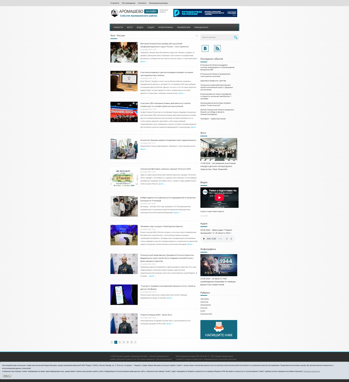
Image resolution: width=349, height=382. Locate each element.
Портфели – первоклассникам (213, 118)
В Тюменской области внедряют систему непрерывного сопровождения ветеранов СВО (217, 67)
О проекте (114, 3)
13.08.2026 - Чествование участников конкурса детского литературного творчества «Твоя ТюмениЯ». (218, 166)
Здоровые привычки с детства (213, 80)
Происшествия (206, 314)
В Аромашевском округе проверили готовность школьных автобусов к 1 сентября (215, 96)
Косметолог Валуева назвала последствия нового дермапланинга (168, 140)
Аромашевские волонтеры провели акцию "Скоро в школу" (215, 104)
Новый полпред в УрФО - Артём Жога (156, 314)
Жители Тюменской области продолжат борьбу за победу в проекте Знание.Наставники (217, 111)
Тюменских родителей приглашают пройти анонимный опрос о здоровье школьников (216, 87)
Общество (204, 302)
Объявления (183, 27)
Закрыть (6, 376)
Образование (205, 305)
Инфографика (165, 27)
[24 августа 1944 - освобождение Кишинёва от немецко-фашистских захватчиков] (218, 276)
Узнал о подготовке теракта (212, 211)
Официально (201, 27)
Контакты (142, 3)
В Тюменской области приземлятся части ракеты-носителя (215, 75)
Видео (140, 27)
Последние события (211, 58)
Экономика (204, 299)
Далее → (143, 62)
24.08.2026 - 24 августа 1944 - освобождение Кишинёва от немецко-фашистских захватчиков (218, 281)
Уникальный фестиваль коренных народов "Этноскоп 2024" (165, 169)
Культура (203, 308)
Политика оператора (311, 371)
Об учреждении (128, 3)
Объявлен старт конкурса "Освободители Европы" (161, 226)
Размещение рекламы (158, 3)
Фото (130, 27)
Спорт (202, 311)
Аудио (151, 27)
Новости (118, 27)
